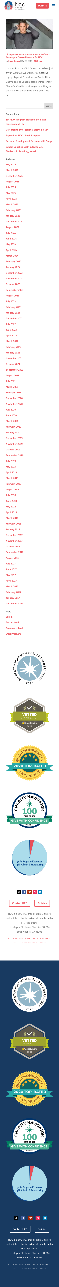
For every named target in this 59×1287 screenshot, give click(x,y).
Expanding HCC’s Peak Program (23, 135)
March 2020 (12, 421)
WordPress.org (13, 633)
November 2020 (14, 404)
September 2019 (14, 455)
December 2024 (14, 221)
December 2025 (14, 176)
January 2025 (13, 215)
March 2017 (12, 586)
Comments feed (14, 628)
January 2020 (13, 432)
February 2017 (13, 592)
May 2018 (11, 506)
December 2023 (14, 272)
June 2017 (11, 569)
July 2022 (11, 324)
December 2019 (14, 438)
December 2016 (14, 603)
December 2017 (14, 535)
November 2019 (14, 443)
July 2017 (11, 563)
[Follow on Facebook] (24, 892)
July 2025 (11, 187)
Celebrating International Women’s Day (27, 129)
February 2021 (13, 392)
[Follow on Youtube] (29, 892)
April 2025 (11, 198)
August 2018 (12, 489)
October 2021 (13, 364)
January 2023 (13, 312)
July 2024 (11, 233)
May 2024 (11, 244)
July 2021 (11, 381)
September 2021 (14, 369)
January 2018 (13, 529)
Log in (9, 616)
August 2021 (12, 375)
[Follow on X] (19, 892)
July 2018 (11, 495)
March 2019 (12, 478)
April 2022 (11, 335)
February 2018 (13, 523)
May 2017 (11, 575)
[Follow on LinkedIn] (40, 892)
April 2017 (11, 580)
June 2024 (11, 238)
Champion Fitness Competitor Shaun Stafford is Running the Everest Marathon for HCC (28, 56)
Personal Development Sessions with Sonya (29, 141)
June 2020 (11, 415)
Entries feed (12, 622)
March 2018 (12, 518)
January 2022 (13, 352)
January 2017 (13, 597)
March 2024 (12, 255)
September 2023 (14, 290)
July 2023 (11, 301)
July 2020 (11, 409)
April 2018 (11, 512)
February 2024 (13, 261)
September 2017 (14, 552)
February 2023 (13, 307)
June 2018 (11, 500)
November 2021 (14, 358)
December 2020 (14, 398)
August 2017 (12, 557)
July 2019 (11, 461)
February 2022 (13, 347)
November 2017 (14, 540)
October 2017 (13, 546)
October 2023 (13, 284)
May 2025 (11, 193)
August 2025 (12, 181)
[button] (42, 6)
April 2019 (11, 472)
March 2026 (12, 170)
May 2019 (11, 466)
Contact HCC (19, 903)
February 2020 (13, 426)
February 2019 (13, 483)
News (41, 61)
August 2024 (12, 227)
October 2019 (13, 449)
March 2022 (12, 341)
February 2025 (13, 210)
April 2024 (11, 250)
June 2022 (11, 329)
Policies (42, 903)
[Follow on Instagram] (35, 892)
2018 (36, 61)
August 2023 (12, 295)
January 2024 (13, 267)
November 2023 (14, 278)
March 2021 (12, 386)
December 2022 (14, 318)
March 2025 (12, 204)
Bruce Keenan (14, 61)
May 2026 (11, 164)
